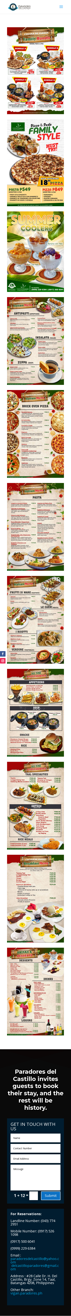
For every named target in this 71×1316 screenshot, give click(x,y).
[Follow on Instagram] (3, 661)
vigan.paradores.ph (26, 1293)
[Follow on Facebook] (3, 654)
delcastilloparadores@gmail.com (35, 1265)
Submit (51, 1195)
